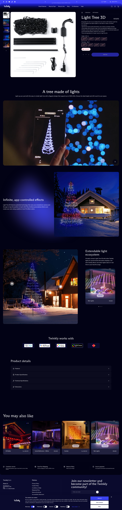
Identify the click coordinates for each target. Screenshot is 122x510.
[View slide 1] (99, 306)
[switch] (45, 507)
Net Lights (91, 301)
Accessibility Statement (38, 494)
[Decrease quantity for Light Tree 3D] (83, 54)
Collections (87, 12)
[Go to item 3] (6, 37)
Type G (90, 44)
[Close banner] (111, 496)
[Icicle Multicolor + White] (46, 435)
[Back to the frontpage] (82, 12)
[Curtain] (12, 284)
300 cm (90, 38)
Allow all (99, 498)
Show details (75, 506)
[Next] (76, 2)
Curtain (66, 451)
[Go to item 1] (6, 22)
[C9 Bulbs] (17, 435)
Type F (84, 44)
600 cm (104, 38)
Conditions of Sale (36, 488)
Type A (96, 44)
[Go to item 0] (6, 15)
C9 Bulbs (8, 451)
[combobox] (104, 2)
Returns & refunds (36, 492)
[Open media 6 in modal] (43, 44)
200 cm (84, 38)
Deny (99, 506)
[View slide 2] (100, 306)
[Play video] (61, 133)
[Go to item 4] (6, 44)
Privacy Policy (35, 483)
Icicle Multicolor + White (42, 451)
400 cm (97, 38)
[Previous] (45, 2)
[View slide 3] (102, 306)
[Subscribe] (97, 492)
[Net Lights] (61, 287)
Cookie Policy (35, 485)
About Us (5, 483)
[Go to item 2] (6, 30)
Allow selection (99, 502)
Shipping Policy (36, 490)
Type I (102, 44)
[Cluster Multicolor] (43, 306)
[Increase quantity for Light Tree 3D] (88, 54)
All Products (95, 12)
